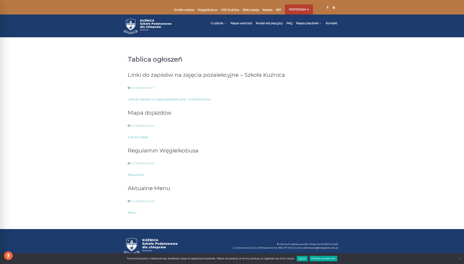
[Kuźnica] (147, 26)
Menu (132, 212)
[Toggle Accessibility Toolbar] (8, 255)
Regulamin (136, 175)
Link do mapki (138, 137)
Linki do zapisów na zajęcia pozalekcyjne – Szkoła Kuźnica (169, 99)
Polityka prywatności (323, 258)
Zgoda (302, 258)
